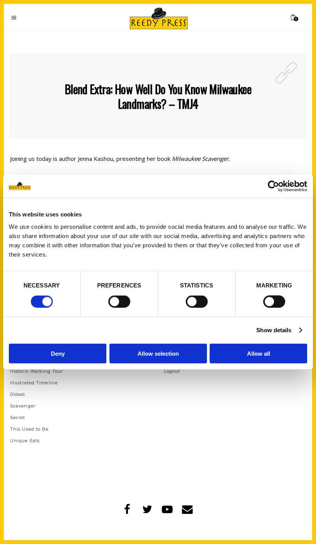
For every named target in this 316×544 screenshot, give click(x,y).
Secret (17, 417)
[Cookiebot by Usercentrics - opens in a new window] (273, 186)
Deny (58, 353)
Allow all (258, 353)
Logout (172, 371)
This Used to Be (29, 429)
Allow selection (158, 353)
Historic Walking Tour (36, 371)
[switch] (119, 302)
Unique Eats (25, 440)
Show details (273, 330)
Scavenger (22, 406)
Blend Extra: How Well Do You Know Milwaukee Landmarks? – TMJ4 (158, 96)
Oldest (17, 394)
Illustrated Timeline (34, 382)
